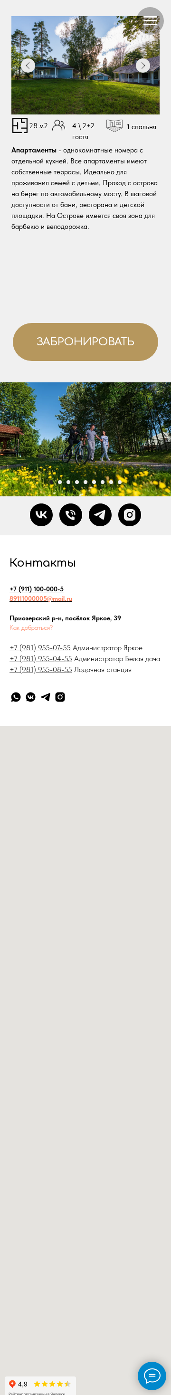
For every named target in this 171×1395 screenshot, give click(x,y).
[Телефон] (70, 514)
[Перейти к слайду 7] (102, 482)
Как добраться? (31, 627)
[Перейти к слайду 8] (111, 482)
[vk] (41, 514)
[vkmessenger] (31, 697)
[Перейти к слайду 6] (94, 482)
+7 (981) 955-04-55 (41, 658)
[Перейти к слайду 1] (51, 482)
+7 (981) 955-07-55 (40, 647)
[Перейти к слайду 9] (120, 482)
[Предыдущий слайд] (4, 439)
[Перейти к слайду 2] (60, 482)
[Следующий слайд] (166, 439)
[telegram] (100, 514)
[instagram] (129, 514)
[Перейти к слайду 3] (68, 482)
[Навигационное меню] (150, 21)
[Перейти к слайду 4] (77, 482)
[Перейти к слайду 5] (85, 482)
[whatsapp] (16, 697)
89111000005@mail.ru (41, 598)
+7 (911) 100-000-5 (37, 589)
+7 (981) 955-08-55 (41, 669)
